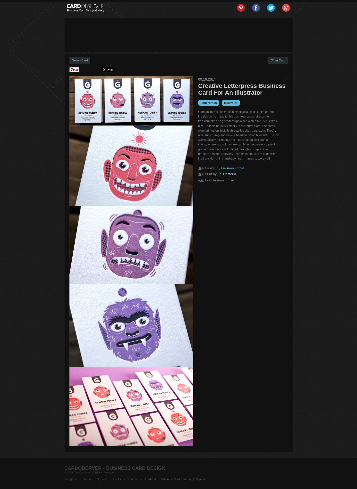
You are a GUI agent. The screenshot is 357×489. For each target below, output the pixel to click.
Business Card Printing (176, 479)
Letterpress (209, 103)
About (152, 479)
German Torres (233, 168)
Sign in (200, 479)
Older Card (278, 60)
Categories (71, 479)
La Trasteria (227, 174)
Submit (88, 479)
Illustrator (231, 103)
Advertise (137, 479)
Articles (102, 479)
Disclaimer (119, 479)
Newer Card (80, 60)
